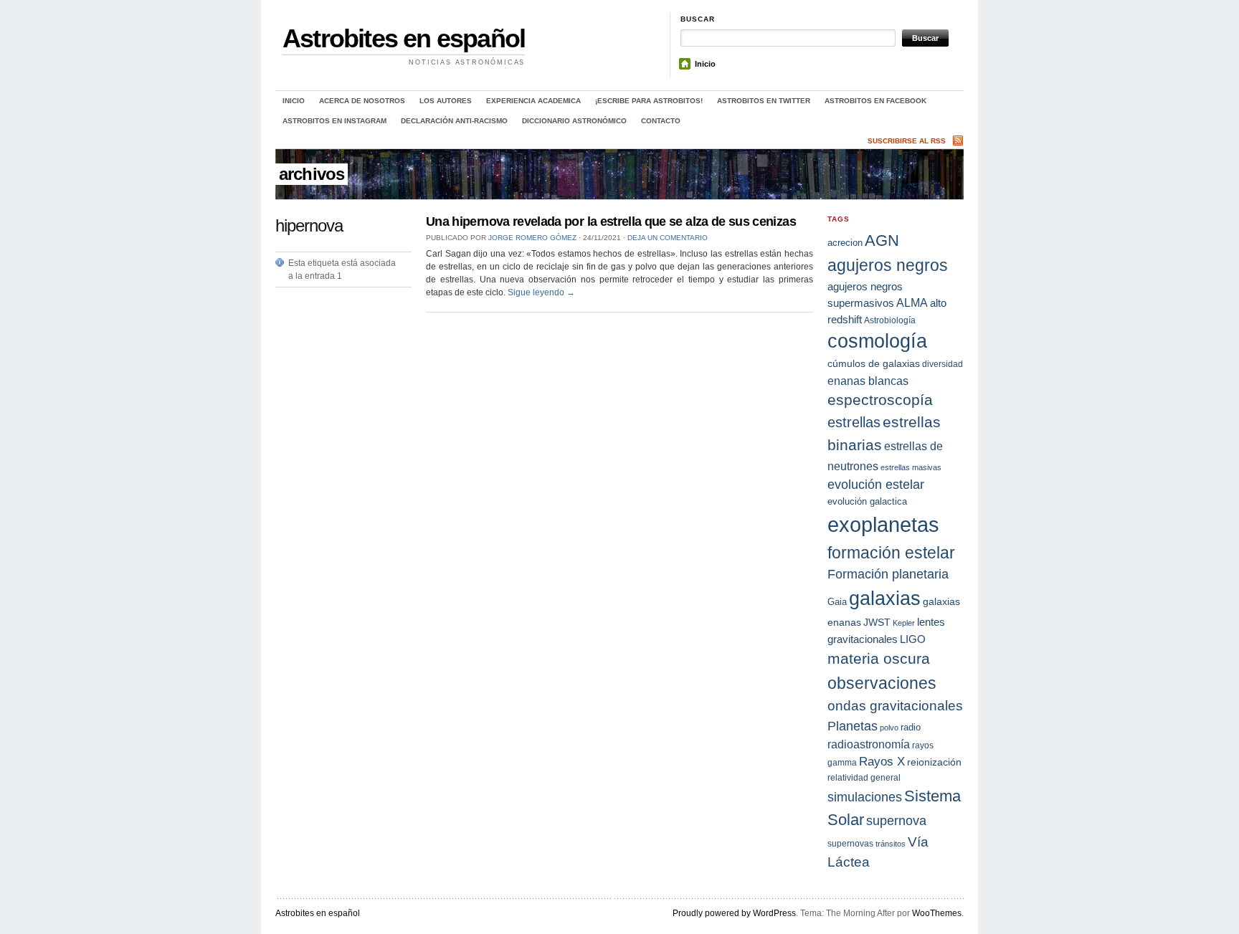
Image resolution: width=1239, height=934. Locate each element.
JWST (877, 622)
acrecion (845, 242)
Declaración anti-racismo (454, 121)
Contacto (660, 121)
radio (911, 727)
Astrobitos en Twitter (763, 101)
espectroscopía (880, 399)
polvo (889, 727)
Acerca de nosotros (362, 101)
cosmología (877, 341)
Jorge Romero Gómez (532, 238)
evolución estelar (875, 484)
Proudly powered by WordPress (734, 913)
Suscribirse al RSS (907, 141)
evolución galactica (867, 501)
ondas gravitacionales (895, 705)
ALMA (912, 303)
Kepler (904, 623)
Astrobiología (890, 320)
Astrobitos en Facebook (875, 101)
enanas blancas (867, 380)
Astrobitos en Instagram (334, 121)
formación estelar (891, 552)
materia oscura (878, 658)
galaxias (885, 598)
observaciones (881, 683)
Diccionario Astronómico (574, 121)
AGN (882, 240)
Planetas (852, 725)
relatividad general (864, 777)
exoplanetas (883, 524)
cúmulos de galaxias (873, 363)
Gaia (837, 601)
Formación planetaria (888, 574)
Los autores (445, 101)
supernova (896, 821)
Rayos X (882, 761)
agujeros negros (887, 265)
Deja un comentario (667, 238)
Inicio (705, 63)
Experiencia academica (533, 101)
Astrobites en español (404, 38)
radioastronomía (868, 744)
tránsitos (890, 843)
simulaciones (864, 797)
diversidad (942, 363)
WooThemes (937, 913)
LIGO (913, 639)
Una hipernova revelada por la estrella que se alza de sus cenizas (611, 221)
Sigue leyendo (541, 292)
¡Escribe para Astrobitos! (649, 101)
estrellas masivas (910, 467)
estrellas (853, 422)
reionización (934, 762)
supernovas (850, 844)
